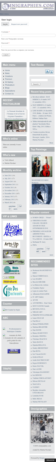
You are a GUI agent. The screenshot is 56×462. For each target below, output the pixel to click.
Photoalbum (10, 85)
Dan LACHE (37, 369)
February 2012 (10, 199)
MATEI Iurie (36, 155)
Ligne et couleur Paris (40, 291)
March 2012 (9, 202)
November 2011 (10, 190)
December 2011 (10, 193)
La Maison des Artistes (40, 285)
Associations (10, 90)
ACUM (35, 300)
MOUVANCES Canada (41, 306)
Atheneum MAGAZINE (41, 294)
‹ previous (12, 206)
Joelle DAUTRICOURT (41, 360)
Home (7, 70)
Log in (6, 24)
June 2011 (8, 175)
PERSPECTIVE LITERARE (42, 315)
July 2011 (8, 178)
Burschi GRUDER (39, 282)
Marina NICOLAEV (40, 401)
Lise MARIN (37, 279)
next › (16, 209)
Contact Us (9, 93)
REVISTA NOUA (39, 309)
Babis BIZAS (37, 398)
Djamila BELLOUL (39, 345)
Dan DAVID (37, 330)
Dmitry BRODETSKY (40, 348)
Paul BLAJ (36, 321)
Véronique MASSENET (41, 372)
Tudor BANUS (38, 342)
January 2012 (9, 196)
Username (5, 32)
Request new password (19, 24)
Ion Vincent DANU (39, 354)
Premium (8, 79)
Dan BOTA (36, 351)
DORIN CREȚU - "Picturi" (42, 217)
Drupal (41, 458)
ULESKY (36, 387)
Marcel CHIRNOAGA (40, 276)
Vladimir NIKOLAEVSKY (42, 378)
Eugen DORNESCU (40, 363)
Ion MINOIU (37, 375)
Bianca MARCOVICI (40, 333)
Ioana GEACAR (38, 318)
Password (5, 43)
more (51, 255)
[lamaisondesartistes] (13, 230)
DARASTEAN (38, 357)
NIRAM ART (37, 312)
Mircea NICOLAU (39, 381)
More (51, 143)
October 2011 (9, 187)
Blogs (7, 87)
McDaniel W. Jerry (39, 242)
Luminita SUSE (38, 395)
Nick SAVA (37, 384)
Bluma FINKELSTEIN (41, 324)
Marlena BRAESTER (40, 327)
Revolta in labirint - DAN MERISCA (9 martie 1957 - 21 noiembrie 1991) (42, 99)
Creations (9, 76)
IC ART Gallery (38, 297)
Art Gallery (9, 82)
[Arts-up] (11, 244)
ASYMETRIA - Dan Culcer (42, 303)
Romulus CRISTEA (39, 336)
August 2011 (9, 181)
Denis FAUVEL (38, 366)
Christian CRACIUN (40, 339)
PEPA (35, 245)
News (7, 73)
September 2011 (10, 184)
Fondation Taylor (38, 288)
